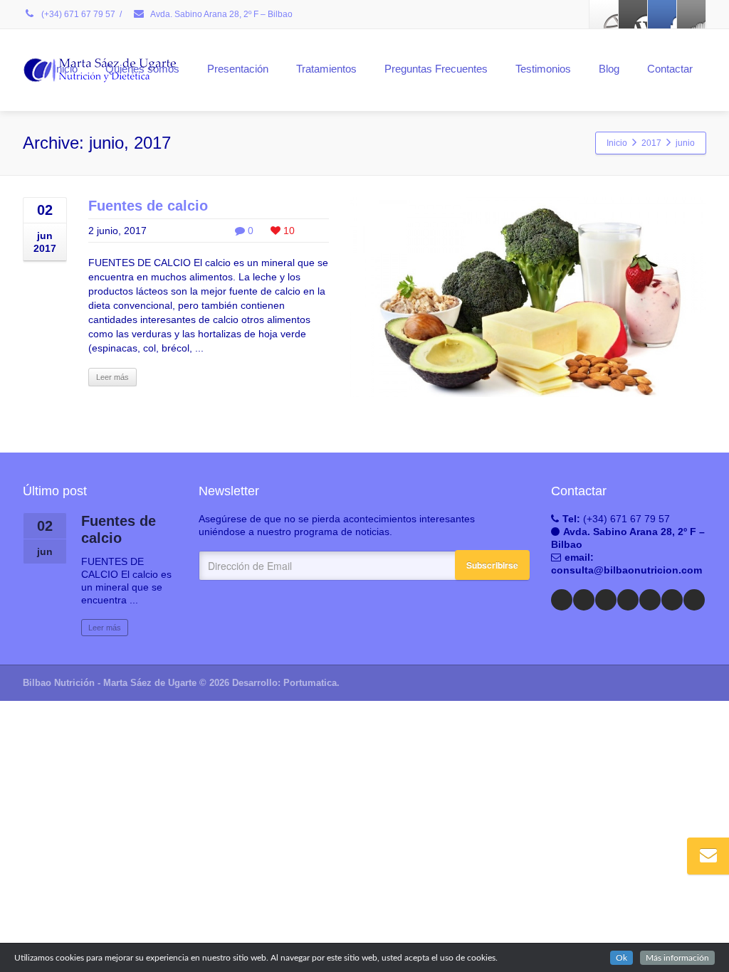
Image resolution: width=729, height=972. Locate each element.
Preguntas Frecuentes (436, 69)
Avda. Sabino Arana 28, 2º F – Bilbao (221, 14)
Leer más (112, 377)
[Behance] (672, 600)
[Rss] (691, 14)
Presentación (237, 69)
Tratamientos (326, 69)
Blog (609, 69)
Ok (621, 957)
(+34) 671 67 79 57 (77, 14)
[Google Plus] (662, 14)
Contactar (670, 69)
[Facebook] (603, 14)
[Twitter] (633, 14)
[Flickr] (650, 600)
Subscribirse (492, 565)
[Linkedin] (606, 600)
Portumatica (310, 682)
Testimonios (543, 69)
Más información (677, 957)
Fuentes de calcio (148, 205)
